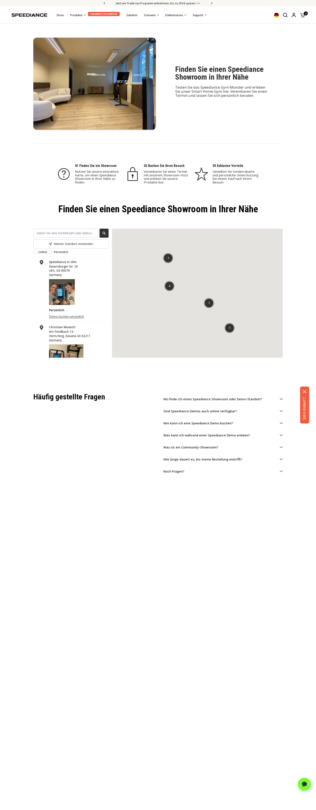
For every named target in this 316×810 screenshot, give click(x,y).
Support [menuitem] (198, 15)
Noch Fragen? (173, 471)
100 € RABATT (304, 408)
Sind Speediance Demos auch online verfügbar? (200, 411)
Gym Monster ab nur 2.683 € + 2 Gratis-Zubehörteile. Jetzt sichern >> (183, 3)
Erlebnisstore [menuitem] (174, 15)
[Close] (304, 391)
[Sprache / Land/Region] (276, 15)
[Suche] (285, 15)
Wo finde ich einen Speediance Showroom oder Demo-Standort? (212, 399)
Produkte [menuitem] (76, 15)
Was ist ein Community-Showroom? (190, 447)
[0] (301, 15)
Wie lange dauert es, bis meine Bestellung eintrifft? (202, 459)
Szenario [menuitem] (150, 15)
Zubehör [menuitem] (132, 15)
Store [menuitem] (60, 15)
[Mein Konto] (294, 15)
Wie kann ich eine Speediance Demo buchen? (198, 423)
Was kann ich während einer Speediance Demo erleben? (206, 435)
